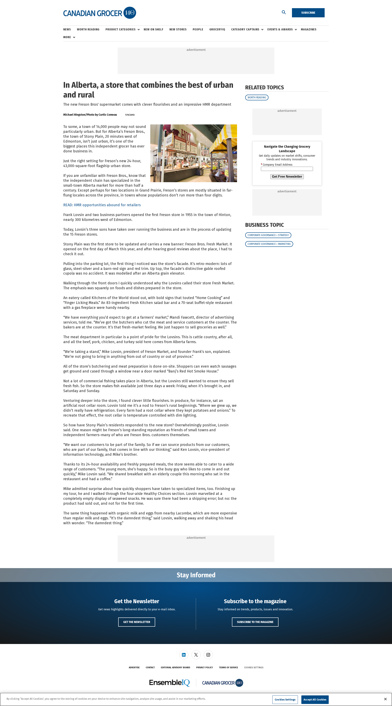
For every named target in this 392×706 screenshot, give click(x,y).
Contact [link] (150, 667)
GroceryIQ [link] (217, 29)
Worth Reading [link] (88, 29)
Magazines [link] (308, 29)
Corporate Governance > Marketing (269, 244)
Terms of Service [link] (228, 667)
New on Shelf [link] (153, 29)
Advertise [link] (134, 667)
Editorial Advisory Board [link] (175, 667)
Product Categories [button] (121, 29)
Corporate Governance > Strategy (268, 235)
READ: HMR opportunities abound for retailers (102, 205)
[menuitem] (70, 29)
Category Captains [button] (245, 29)
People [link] (198, 29)
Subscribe (308, 12)
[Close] (385, 699)
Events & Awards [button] (280, 29)
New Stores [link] (178, 29)
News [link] (67, 29)
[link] (183, 654)
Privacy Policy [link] (204, 667)
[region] (196, 699)
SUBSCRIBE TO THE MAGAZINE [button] (255, 622)
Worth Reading (257, 97)
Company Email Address (276, 164)
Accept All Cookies (315, 699)
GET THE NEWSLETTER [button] (136, 622)
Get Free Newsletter (287, 176)
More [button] (67, 37)
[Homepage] (99, 13)
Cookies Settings (253, 667)
